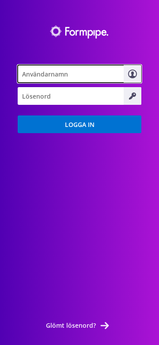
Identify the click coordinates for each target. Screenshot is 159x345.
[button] (79, 124)
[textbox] (79, 74)
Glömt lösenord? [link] (71, 325)
